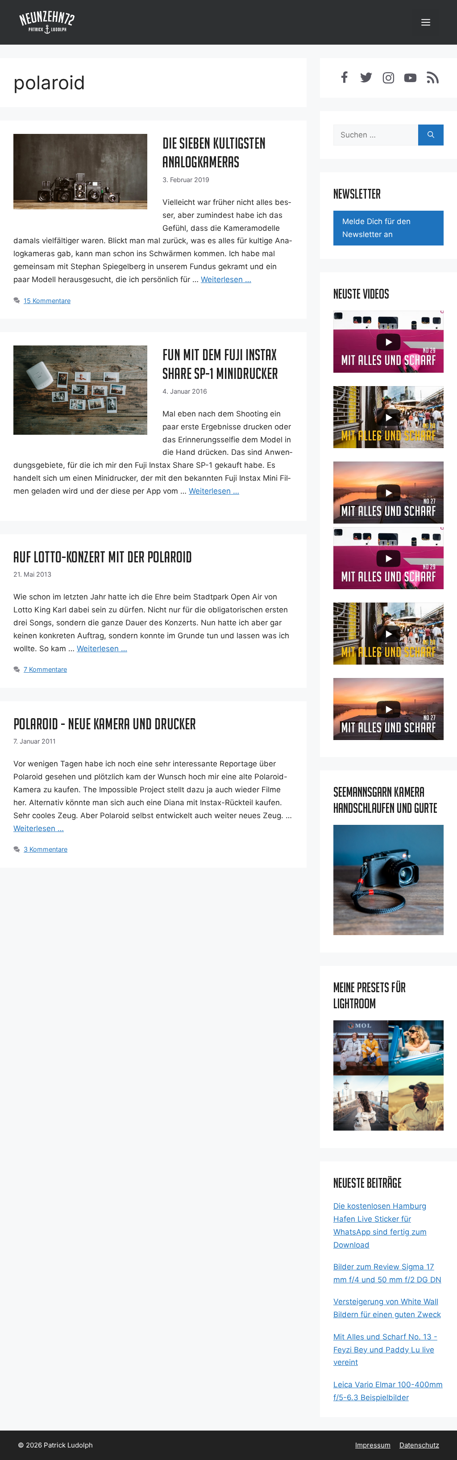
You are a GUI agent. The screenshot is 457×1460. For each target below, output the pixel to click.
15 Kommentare (47, 300)
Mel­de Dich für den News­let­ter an (376, 228)
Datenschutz (419, 1445)
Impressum (373, 1445)
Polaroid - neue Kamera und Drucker (104, 723)
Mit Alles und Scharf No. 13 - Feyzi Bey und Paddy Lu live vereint (385, 1349)
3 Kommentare (45, 849)
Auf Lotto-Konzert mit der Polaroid (102, 557)
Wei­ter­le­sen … (226, 279)
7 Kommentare (45, 669)
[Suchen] (431, 135)
